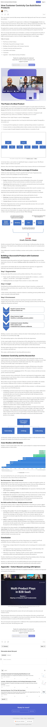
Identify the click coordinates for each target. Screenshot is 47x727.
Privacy (22, 718)
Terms (25, 718)
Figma (18, 407)
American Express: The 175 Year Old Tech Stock (13, 690)
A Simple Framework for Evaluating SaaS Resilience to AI (15, 673)
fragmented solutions (18, 496)
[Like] (2, 14)
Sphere (35, 158)
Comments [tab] (4, 655)
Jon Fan (27, 532)
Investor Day (21, 472)
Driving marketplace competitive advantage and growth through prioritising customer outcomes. (19, 684)
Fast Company (26, 117)
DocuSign (10, 401)
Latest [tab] (5, 670)
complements (17, 371)
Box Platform (21, 520)
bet (18, 335)
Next (42, 646)
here (25, 36)
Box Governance (4, 482)
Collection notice (30, 718)
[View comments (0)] (5, 14)
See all (3, 699)
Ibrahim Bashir (34, 22)
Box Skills (24, 511)
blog (15, 208)
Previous (6, 646)
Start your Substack (20, 721)
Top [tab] (2, 670)
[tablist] (6, 655)
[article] (23, 676)
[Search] (45, 670)
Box (27, 391)
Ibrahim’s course (30, 158)
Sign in (43, 2)
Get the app (29, 721)
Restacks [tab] (9, 655)
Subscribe (38, 2)
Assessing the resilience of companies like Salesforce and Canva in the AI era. (17, 675)
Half (43, 504)
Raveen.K (5, 10)
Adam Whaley (4, 529)
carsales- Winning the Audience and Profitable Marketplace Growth (18, 681)
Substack (17, 724)
